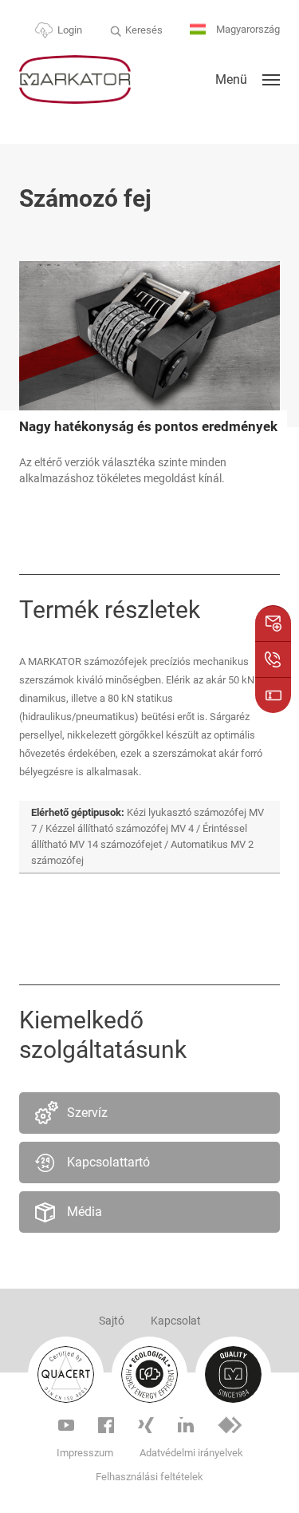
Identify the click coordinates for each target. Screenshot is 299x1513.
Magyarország (247, 29)
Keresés (144, 30)
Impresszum (85, 1453)
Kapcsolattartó (108, 1162)
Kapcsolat (176, 1320)
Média (84, 1211)
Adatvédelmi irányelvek (191, 1453)
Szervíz (87, 1112)
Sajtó (111, 1320)
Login (69, 30)
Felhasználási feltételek (149, 1477)
